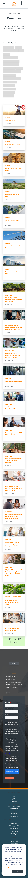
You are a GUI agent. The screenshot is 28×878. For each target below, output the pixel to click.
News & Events (14, 833)
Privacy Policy (8, 867)
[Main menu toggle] (3, 4)
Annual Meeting (14, 828)
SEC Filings (14, 830)
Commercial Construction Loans (13, 597)
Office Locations (14, 841)
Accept (17, 871)
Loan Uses (8, 117)
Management (14, 823)
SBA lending (8, 625)
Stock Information (14, 822)
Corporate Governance (14, 825)
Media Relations (14, 843)
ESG (14, 798)
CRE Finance (14, 815)
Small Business (14, 808)
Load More (14, 663)
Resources (14, 801)
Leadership (14, 813)
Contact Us (14, 837)
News (14, 796)
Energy (7, 323)
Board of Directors (14, 826)
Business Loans (9, 350)
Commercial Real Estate (14, 806)
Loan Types (8, 295)
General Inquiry (14, 840)
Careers (14, 799)
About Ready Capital (14, 792)
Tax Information (14, 831)
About (14, 795)
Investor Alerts (14, 834)
